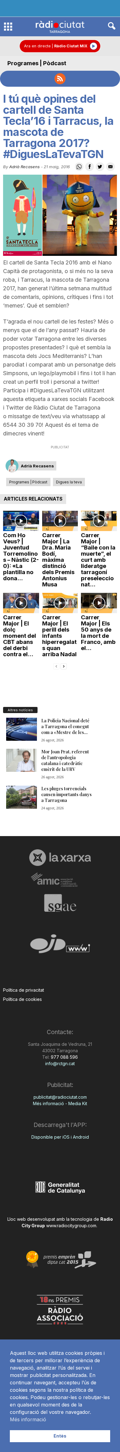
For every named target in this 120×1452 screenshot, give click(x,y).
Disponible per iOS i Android (60, 1137)
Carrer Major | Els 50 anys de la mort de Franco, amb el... (98, 633)
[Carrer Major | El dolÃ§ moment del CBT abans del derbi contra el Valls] (21, 603)
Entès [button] (60, 1435)
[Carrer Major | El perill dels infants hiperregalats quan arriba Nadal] (60, 603)
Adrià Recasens (24, 166)
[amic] (60, 879)
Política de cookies (22, 999)
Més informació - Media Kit (60, 1103)
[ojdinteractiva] (60, 946)
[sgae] (60, 903)
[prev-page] (56, 666)
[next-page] (64, 666)
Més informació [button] (28, 1419)
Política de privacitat (23, 990)
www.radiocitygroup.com (71, 1225)
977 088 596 (64, 1057)
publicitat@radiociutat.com (60, 1097)
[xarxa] (60, 857)
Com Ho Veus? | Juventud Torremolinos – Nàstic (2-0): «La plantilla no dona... (21, 557)
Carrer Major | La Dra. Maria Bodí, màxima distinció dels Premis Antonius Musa (58, 560)
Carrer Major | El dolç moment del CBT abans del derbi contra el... (19, 636)
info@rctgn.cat (60, 1063)
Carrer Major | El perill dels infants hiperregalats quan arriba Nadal (59, 636)
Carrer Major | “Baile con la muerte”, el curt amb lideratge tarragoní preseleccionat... (98, 560)
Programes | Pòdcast (36, 63)
